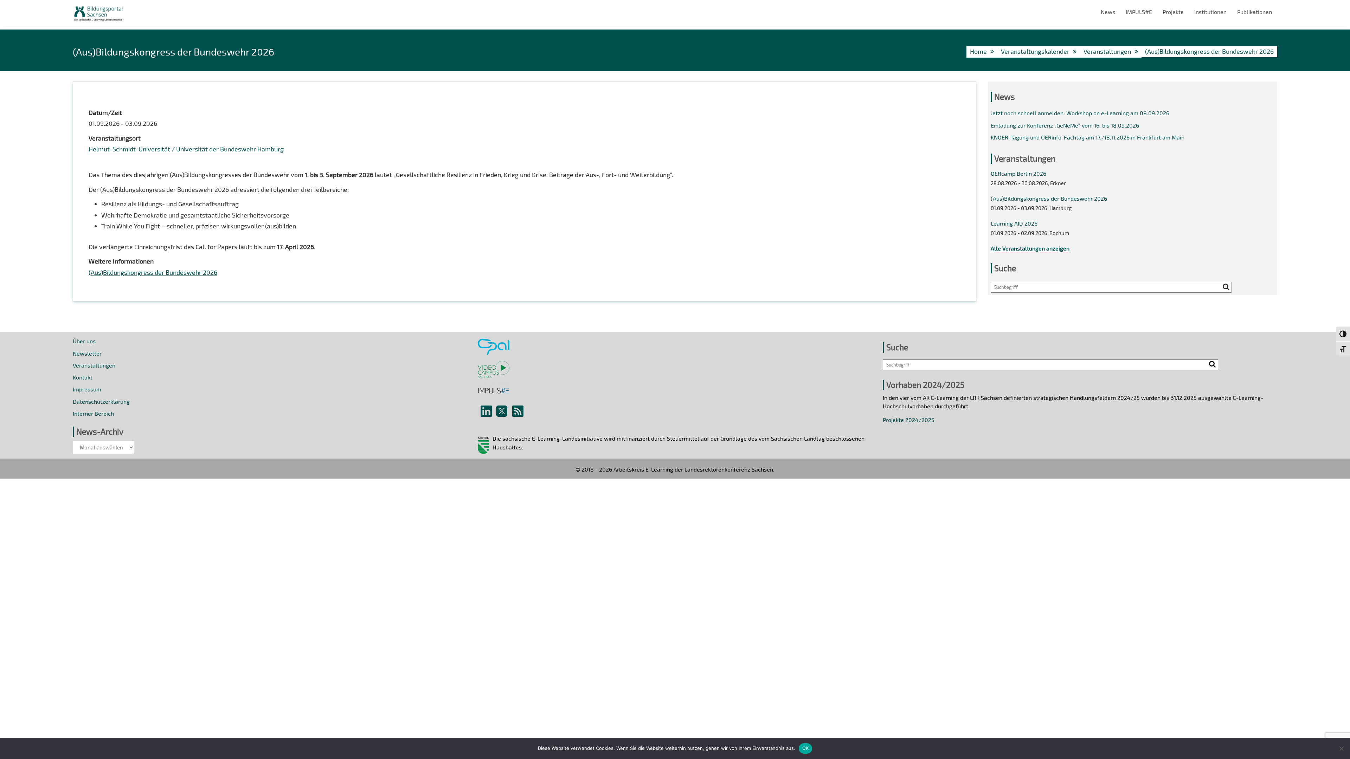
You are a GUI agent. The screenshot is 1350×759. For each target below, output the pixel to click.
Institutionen (1210, 11)
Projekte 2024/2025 (908, 419)
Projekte (1173, 11)
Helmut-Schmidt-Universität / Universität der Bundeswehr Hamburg (186, 149)
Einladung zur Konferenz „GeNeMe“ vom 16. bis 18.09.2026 (1065, 125)
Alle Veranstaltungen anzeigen (1030, 248)
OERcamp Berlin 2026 (1018, 173)
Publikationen (1254, 11)
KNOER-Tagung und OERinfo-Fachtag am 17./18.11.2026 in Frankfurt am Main (1087, 137)
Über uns (84, 341)
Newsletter (87, 353)
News (1108, 11)
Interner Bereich (93, 413)
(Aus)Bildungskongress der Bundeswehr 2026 (153, 272)
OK (805, 748)
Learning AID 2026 (1014, 223)
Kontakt (82, 377)
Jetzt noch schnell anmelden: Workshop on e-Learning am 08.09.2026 (1080, 113)
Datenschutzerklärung (101, 401)
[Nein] (1341, 748)
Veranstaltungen (94, 365)
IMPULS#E (1139, 11)
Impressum (87, 389)
